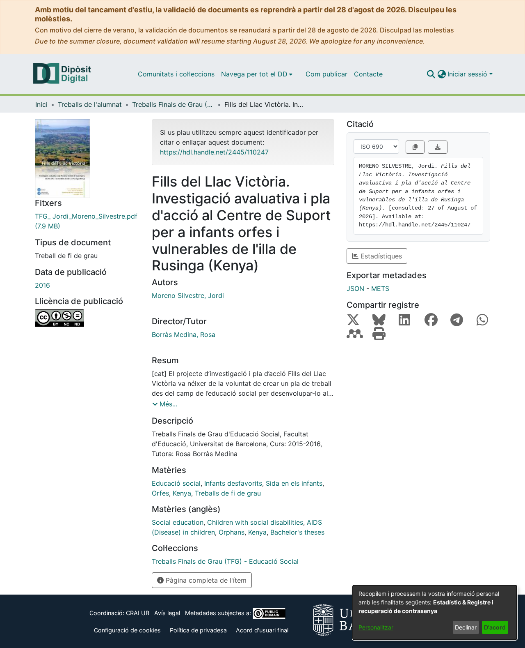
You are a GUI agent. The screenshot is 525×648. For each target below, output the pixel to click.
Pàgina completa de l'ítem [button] (205, 580)
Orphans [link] (231, 532)
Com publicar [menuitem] (326, 74)
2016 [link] (42, 285)
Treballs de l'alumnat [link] (90, 104)
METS (380, 288)
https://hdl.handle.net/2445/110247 (214, 152)
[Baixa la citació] (437, 147)
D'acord (495, 627)
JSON (355, 288)
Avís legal (167, 612)
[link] (87, 221)
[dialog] (435, 612)
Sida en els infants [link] (294, 483)
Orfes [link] (160, 493)
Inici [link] (41, 104)
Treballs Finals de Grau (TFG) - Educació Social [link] (173, 104)
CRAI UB (137, 612)
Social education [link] (177, 522)
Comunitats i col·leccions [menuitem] (176, 74)
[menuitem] (256, 74)
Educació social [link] (176, 483)
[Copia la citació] (415, 147)
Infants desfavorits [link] (233, 483)
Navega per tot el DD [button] (254, 74)
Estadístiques (380, 256)
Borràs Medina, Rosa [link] (183, 334)
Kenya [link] (182, 493)
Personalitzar (375, 627)
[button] (431, 74)
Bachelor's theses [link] (297, 532)
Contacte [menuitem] (368, 74)
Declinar (466, 627)
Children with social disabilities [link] (255, 522)
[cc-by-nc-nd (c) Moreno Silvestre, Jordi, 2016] (87, 318)
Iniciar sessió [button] (468, 74)
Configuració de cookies (127, 630)
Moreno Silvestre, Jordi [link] (188, 295)
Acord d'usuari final (262, 630)
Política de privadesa (198, 630)
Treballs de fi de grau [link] (228, 493)
